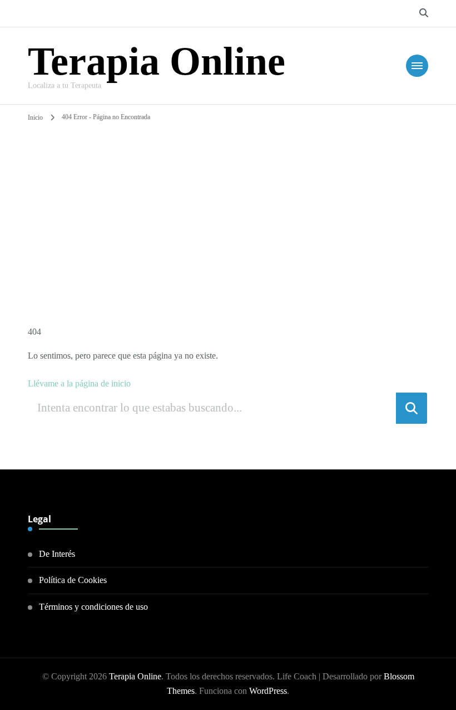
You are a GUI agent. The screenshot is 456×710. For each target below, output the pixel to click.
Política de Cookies (73, 580)
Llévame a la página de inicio (79, 383)
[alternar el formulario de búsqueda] (423, 13)
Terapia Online (156, 61)
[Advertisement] (228, 208)
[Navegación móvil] (417, 66)
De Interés (57, 554)
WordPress (268, 691)
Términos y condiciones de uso (93, 606)
